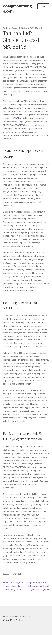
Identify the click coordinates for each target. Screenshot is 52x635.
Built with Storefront (13, 619)
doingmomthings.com (17, 8)
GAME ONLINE (16, 574)
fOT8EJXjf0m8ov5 (34, 28)
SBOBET (15, 118)
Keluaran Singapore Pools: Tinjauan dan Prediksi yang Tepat (13, 586)
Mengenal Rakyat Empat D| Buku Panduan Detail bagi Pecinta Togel (37, 586)
